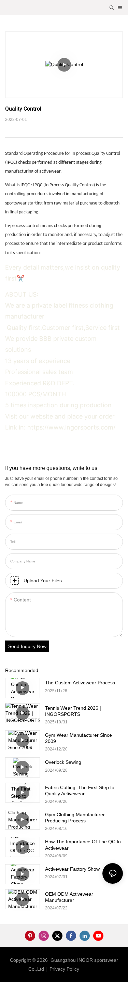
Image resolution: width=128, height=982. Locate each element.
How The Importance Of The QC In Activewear (83, 844)
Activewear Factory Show (72, 869)
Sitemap (91, 969)
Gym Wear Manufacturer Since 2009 (78, 738)
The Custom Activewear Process (80, 682)
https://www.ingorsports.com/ (71, 427)
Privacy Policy (64, 969)
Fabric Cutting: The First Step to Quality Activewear (79, 790)
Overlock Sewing (63, 762)
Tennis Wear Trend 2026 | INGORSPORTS (73, 711)
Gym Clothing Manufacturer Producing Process (75, 817)
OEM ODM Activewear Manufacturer (69, 897)
